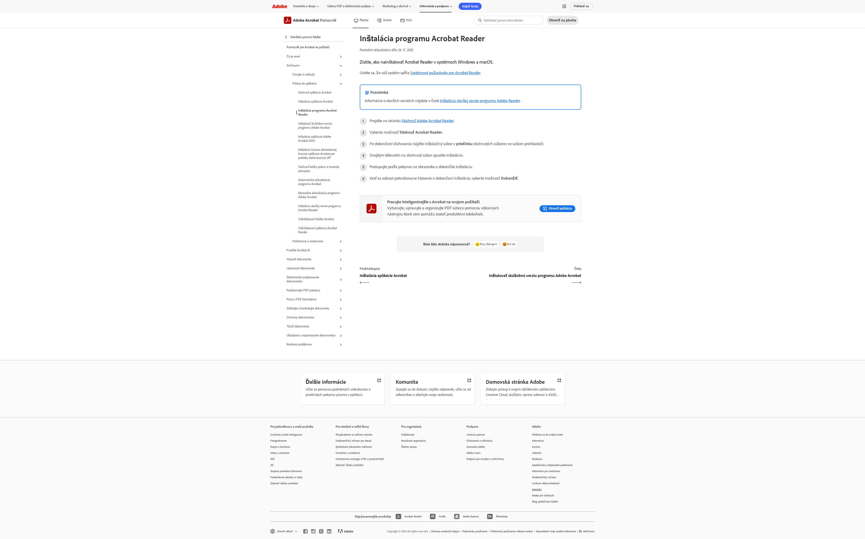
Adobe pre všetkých (543, 495)
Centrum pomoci (476, 434)
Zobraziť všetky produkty (284, 483)
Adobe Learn (473, 452)
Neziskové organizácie (413, 440)
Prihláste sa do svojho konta (547, 434)
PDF (272, 459)
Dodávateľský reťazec (544, 477)
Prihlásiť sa (581, 6)
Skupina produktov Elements (286, 471)
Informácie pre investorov (546, 471)
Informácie (538, 440)
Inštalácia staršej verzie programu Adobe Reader (480, 100)
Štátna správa (409, 446)
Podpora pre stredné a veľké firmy (485, 459)
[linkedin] (329, 531)
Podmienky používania (474, 531)
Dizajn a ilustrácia (280, 446)
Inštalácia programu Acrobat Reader (317, 112)
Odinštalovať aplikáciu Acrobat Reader (317, 230)
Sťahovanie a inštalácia (479, 440)
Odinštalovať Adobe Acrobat (316, 219)
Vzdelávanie (407, 434)
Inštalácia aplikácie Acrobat (315, 101)
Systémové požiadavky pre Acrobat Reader (445, 72)
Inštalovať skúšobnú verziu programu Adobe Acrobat (315, 126)
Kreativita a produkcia (348, 452)
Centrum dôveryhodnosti (546, 483)
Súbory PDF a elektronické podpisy (349, 6)
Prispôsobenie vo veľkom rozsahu (354, 434)
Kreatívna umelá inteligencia (286, 434)
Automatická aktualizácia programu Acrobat (314, 182)
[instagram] (313, 531)
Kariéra (536, 446)
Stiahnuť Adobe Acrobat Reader (428, 120)
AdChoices (589, 531)
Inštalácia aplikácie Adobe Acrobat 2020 (314, 139)
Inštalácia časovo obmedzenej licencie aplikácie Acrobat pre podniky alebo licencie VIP (317, 154)
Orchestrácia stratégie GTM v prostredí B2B (360, 459)
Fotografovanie (278, 440)
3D (271, 465)
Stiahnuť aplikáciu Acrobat (314, 92)
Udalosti (536, 452)
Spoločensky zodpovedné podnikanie (552, 465)
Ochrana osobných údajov (445, 531)
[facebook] (305, 531)
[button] (564, 6)
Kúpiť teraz (470, 6)
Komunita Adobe (476, 446)
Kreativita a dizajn (304, 6)
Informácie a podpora (434, 6)
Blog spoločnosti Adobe (545, 501)
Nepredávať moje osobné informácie (556, 531)
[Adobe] (279, 6)
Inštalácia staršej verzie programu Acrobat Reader (319, 208)
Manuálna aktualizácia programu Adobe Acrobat (319, 195)
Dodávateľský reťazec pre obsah (353, 440)
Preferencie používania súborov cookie (512, 531)
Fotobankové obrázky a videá (286, 477)
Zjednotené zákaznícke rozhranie (354, 446)
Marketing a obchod (395, 6)
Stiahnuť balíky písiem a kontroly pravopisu (318, 169)
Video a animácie (279, 452)
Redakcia (537, 459)
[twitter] (321, 531)
